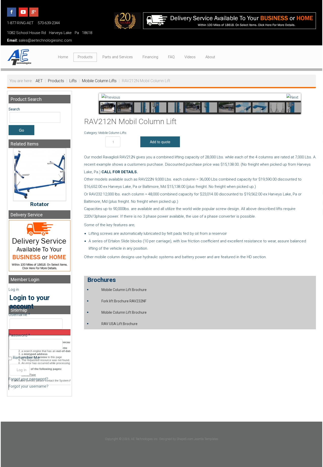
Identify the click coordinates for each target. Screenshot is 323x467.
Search (14, 109)
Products (85, 57)
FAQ (171, 57)
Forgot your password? (28, 379)
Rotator (39, 204)
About (210, 57)
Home (63, 57)
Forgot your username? (28, 386)
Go (21, 130)
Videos (190, 57)
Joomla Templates (206, 439)
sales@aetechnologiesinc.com (45, 40)
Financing (150, 57)
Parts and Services (117, 57)
